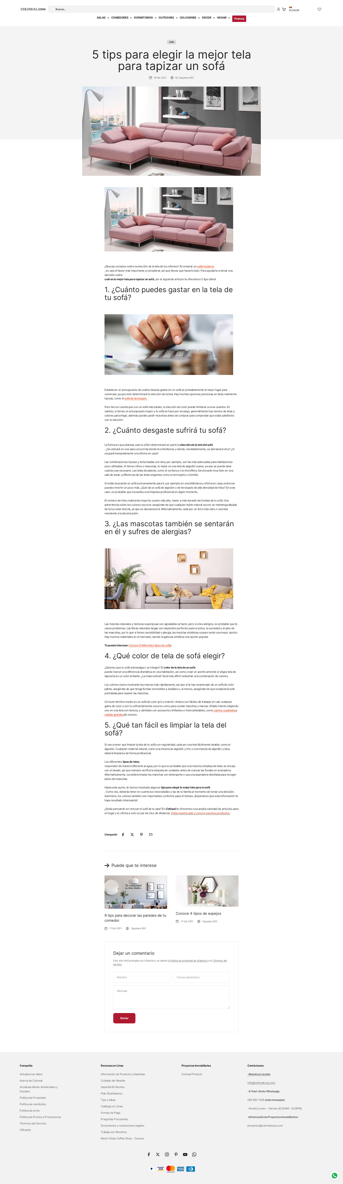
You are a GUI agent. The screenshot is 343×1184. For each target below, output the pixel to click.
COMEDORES (119, 17)
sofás (171, 42)
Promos (239, 18)
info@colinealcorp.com (261, 1082)
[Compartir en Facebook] (122, 834)
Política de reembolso (33, 1104)
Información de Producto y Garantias (123, 1074)
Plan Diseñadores (111, 1093)
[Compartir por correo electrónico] (150, 834)
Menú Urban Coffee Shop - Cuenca (122, 1138)
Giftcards (25, 1130)
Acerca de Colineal (31, 1080)
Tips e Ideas (108, 1100)
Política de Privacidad (33, 1097)
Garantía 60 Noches (113, 1087)
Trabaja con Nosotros (114, 1132)
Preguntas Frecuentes (114, 1119)
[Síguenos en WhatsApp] (194, 1154)
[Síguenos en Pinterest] (176, 1154)
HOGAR (222, 17)
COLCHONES (188, 17)
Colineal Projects (192, 1074)
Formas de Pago (110, 1112)
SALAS (101, 17)
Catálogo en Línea (112, 1106)
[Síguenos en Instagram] (167, 1154)
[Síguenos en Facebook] (148, 1154)
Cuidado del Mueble (113, 1080)
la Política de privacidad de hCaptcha (188, 960)
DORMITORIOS (143, 17)
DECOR (206, 17)
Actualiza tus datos (31, 1074)
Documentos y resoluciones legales (122, 1125)
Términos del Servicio (33, 1123)
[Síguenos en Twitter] (157, 1154)
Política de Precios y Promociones (40, 1117)
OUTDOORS (166, 17)
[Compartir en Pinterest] (141, 834)
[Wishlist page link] (319, 9)
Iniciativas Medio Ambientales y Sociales (39, 1089)
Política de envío (30, 1110)
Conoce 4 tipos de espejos (198, 913)
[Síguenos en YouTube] (185, 1154)
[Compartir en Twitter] (132, 834)
